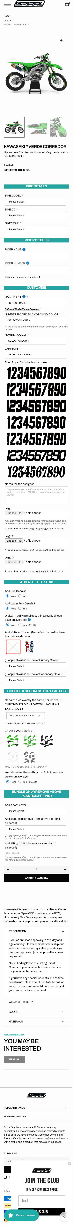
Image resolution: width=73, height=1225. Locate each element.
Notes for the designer (19, 489)
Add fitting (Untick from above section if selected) (30, 853)
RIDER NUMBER (15, 268)
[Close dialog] (67, 1163)
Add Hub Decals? (15, 599)
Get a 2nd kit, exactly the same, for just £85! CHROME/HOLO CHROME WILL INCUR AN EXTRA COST (33, 712)
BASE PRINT (13, 301)
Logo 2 (9, 544)
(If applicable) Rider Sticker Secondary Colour (33, 681)
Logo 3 (9, 565)
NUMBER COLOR (16, 339)
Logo (8, 513)
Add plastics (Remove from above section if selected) (33, 829)
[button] (8, 4)
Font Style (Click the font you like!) (26, 367)
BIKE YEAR (12, 228)
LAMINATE (11, 353)
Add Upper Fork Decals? (20, 611)
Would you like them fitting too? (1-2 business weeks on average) (34, 782)
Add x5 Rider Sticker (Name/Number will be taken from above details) (32, 642)
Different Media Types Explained (22, 314)
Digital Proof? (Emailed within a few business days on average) (33, 625)
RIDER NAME (13, 254)
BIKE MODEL (13, 200)
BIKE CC (10, 214)
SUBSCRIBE (39, 1211)
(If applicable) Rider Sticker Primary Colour (32, 668)
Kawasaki (8, 20)
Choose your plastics (18, 738)
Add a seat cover (15, 812)
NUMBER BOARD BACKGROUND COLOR (32, 319)
